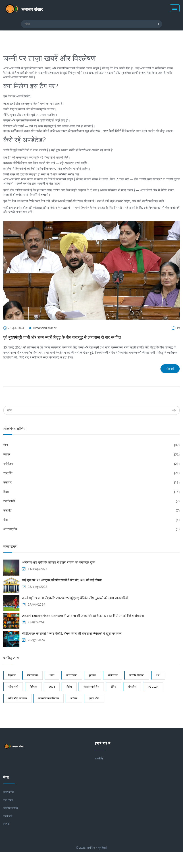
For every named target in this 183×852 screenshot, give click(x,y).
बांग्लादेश (132, 687)
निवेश (69, 687)
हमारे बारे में (8, 792)
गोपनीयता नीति (10, 808)
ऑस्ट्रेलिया (71, 675)
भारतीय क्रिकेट (136, 675)
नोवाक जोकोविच (91, 687)
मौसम (91, 520)
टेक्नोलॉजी (91, 501)
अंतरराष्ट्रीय (91, 529)
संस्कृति (91, 510)
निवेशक (33, 687)
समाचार (91, 482)
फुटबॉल (92, 675)
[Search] (158, 24)
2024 (52, 687)
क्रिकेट (12, 675)
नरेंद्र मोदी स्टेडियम (17, 698)
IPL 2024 (153, 687)
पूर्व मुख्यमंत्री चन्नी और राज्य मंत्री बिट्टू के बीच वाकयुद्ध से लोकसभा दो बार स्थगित (62, 337)
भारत (52, 675)
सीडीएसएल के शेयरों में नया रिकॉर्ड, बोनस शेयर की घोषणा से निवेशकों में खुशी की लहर (72, 633)
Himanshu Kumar (44, 328)
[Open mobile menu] (175, 8)
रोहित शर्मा (13, 687)
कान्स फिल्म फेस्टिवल (48, 698)
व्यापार (91, 454)
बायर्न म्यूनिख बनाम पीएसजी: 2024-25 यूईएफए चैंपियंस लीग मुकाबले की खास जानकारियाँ (75, 598)
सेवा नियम (8, 800)
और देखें (170, 368)
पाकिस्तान (113, 675)
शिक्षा (91, 491)
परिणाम (74, 698)
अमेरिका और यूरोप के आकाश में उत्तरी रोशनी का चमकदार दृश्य (58, 562)
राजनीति (91, 473)
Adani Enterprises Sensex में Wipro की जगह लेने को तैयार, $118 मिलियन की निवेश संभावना (83, 615)
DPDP (6, 824)
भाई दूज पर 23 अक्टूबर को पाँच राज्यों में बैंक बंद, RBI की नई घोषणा (62, 580)
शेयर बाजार (32, 675)
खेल (91, 445)
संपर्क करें (7, 816)
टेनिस (113, 687)
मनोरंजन (91, 463)
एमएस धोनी (94, 698)
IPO (158, 675)
